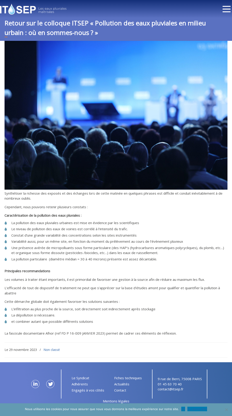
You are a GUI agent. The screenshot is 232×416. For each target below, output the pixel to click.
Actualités (121, 384)
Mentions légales (116, 401)
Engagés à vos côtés (88, 390)
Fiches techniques (128, 378)
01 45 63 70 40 (170, 384)
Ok (183, 409)
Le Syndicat (80, 378)
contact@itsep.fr (171, 389)
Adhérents (80, 384)
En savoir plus (197, 409)
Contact (120, 390)
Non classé (52, 349)
